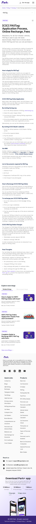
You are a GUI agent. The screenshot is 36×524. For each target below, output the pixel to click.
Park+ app (5, 272)
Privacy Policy (21, 521)
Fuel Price (23, 396)
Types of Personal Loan (25, 432)
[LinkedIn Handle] (19, 371)
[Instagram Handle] (4, 371)
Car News (7, 409)
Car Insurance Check (24, 422)
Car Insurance (24, 384)
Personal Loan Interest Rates (8, 428)
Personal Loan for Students (25, 437)
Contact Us (7, 381)
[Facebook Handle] (9, 371)
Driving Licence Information (8, 402)
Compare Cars (8, 412)
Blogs (6, 384)
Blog (8, 8)
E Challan (22, 387)
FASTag (22, 390)
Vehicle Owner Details (24, 411)
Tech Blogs (7, 395)
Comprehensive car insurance (9, 422)
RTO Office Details (25, 399)
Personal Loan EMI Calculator (25, 406)
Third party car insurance (24, 427)
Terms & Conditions (10, 521)
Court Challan (8, 443)
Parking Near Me (24, 393)
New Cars (23, 381)
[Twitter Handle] (14, 371)
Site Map (29, 521)
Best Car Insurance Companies (25, 443)
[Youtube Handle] (24, 371)
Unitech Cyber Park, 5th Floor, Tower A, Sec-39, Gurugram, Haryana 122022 (19, 469)
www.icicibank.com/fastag (18, 143)
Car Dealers (7, 415)
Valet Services (8, 398)
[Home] (4, 2)
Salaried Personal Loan (25, 448)
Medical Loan (8, 432)
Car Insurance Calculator (24, 416)
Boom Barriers (8, 418)
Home (4, 8)
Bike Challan (23, 452)
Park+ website (11, 271)
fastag (14, 8)
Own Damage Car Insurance (9, 436)
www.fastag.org (29, 110)
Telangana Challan (9, 392)
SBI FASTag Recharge (7, 388)
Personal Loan (24, 402)
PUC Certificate (8, 440)
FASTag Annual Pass (9, 406)
